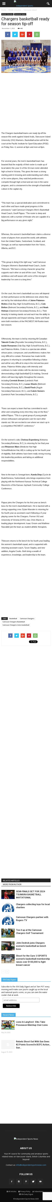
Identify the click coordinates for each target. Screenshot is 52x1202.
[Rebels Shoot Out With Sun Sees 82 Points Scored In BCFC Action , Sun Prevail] (8, 1044)
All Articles (12, 1191)
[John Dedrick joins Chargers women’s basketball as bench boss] (8, 946)
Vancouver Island (20, 14)
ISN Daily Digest (27, 1194)
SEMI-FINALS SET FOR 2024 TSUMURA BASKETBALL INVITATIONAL (30, 894)
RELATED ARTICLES (11, 881)
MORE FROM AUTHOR (12, 884)
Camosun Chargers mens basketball (16, 625)
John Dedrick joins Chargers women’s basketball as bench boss (31, 945)
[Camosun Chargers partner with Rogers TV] (8, 920)
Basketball (13, 618)
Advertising (39, 1191)
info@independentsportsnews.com (31, 1165)
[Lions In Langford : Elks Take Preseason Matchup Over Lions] (8, 1025)
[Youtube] (40, 1181)
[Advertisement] (26, 102)
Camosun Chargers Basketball (14, 622)
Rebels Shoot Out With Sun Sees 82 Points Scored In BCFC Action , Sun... (33, 1044)
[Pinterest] (26, 1181)
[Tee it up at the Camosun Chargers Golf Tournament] (8, 933)
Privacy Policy (25, 1191)
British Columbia (7, 14)
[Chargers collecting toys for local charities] (8, 907)
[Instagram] (18, 1181)
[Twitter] (33, 1181)
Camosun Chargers (27, 618)
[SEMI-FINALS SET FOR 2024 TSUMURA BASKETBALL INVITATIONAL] (8, 894)
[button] (48, 3)
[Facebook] (11, 1181)
